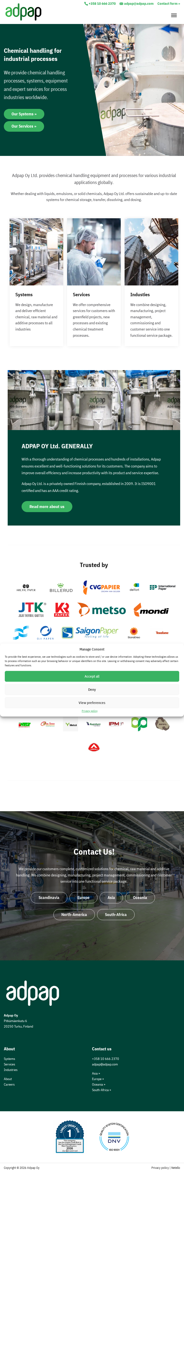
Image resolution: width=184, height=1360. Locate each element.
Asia (111, 897)
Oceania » (98, 1084)
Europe (83, 897)
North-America (74, 914)
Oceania (140, 897)
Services (9, 1064)
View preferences (92, 702)
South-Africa (116, 914)
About (8, 1078)
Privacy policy (90, 711)
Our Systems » (24, 114)
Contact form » (168, 3)
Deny (92, 689)
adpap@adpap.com (139, 3)
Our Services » (24, 126)
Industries (10, 1069)
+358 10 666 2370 (102, 3)
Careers (9, 1084)
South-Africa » (101, 1090)
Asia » (96, 1073)
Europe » (98, 1078)
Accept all (92, 676)
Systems (9, 1058)
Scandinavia (49, 897)
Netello (175, 1168)
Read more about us (46, 506)
